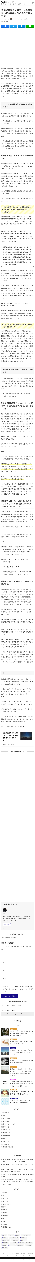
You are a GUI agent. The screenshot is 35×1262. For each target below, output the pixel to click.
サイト (3, 978)
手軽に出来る (6, 1240)
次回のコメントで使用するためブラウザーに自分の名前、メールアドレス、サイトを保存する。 (18, 989)
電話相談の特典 (6, 1147)
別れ (2, 1115)
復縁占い (4, 1127)
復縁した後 (4, 1121)
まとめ (11, 1235)
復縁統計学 (24, 1237)
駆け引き (5, 1247)
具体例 (17, 1235)
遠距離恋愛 (20, 1245)
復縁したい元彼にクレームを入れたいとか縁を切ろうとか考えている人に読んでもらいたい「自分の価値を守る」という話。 (17, 1182)
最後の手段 (15, 1240)
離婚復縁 (4, 1144)
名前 (2, 962)
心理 (2, 1138)
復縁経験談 (4, 1135)
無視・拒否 (24, 1240)
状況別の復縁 (4, 21)
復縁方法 (26, 19)
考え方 (4, 1245)
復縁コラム (4, 1118)
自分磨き (4, 1141)
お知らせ (4, 1112)
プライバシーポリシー (7, 1254)
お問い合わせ (30, 1254)
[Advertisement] (17, 47)
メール (3, 970)
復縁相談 (4, 1132)
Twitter (5, 928)
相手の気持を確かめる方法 (25, 1242)
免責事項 (23, 1254)
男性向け (14, 1242)
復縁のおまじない (6, 1124)
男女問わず (5, 1242)
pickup (5, 1235)
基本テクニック (26, 1235)
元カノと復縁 (19, 19)
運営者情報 (17, 1254)
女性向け (5, 1237)
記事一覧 (6, 924)
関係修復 (29, 1245)
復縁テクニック (14, 1237)
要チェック (12, 1245)
